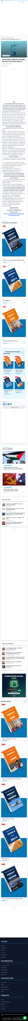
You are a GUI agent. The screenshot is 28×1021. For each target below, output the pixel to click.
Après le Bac (3, 982)
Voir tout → (24, 222)
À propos (9, 1018)
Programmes (3, 974)
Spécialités (3, 1008)
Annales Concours (5, 972)
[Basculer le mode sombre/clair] (18, 2)
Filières (2, 984)
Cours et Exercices (9, 37)
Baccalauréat (4, 948)
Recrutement (4, 955)
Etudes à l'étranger (5, 989)
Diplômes (3, 1004)
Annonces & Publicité (16, 1018)
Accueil (2, 37)
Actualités (3, 945)
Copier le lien (14, 407)
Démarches (3, 957)
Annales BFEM (4, 969)
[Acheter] (24, 262)
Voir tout (23, 352)
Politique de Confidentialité (18, 1019)
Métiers (2, 991)
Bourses (2, 950)
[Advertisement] (14, 20)
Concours (3, 952)
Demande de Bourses (6, 1019)
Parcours (3, 1006)
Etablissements (4, 987)
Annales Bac (3, 967)
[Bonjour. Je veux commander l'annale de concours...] (25, 1018)
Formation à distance (5, 1001)
